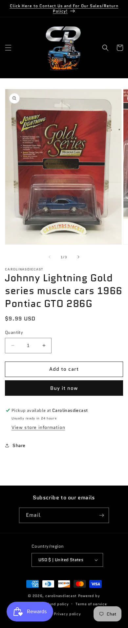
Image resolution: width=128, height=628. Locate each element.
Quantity (14, 332)
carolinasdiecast (61, 595)
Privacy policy (67, 613)
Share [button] (19, 445)
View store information (38, 427)
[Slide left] (49, 257)
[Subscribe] (101, 515)
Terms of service (91, 604)
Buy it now (64, 388)
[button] (8, 47)
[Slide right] (78, 257)
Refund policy (56, 604)
